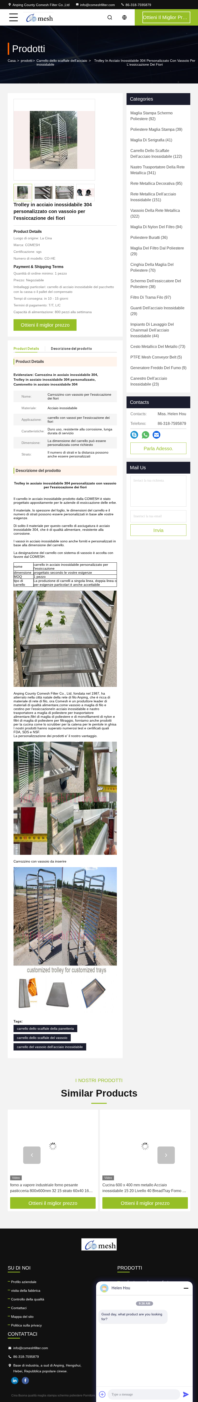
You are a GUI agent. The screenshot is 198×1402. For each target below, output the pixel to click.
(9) (158, 368)
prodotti (26, 60)
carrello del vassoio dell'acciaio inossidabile (50, 1047)
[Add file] (102, 1394)
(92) (151, 116)
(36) (149, 237)
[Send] (186, 1394)
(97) (150, 297)
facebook (25, 1380)
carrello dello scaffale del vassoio (42, 1038)
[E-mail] (156, 435)
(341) (157, 170)
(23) (148, 381)
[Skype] (134, 435)
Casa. (12, 60)
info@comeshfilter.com (97, 5)
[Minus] (186, 1288)
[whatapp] (145, 435)
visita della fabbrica (25, 1290)
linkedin (14, 1380)
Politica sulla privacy (26, 1325)
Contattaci (19, 1308)
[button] (32, 1155)
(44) (152, 330)
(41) (151, 140)
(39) (156, 129)
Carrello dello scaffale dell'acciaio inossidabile (61, 62)
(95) (156, 183)
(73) (157, 347)
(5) (156, 357)
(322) (155, 213)
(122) (156, 154)
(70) (152, 267)
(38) (155, 284)
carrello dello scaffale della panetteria (45, 1028)
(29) (157, 251)
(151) (153, 197)
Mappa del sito (22, 1317)
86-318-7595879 (138, 5)
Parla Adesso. (158, 448)
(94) (156, 227)
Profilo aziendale (23, 1282)
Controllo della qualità (27, 1299)
